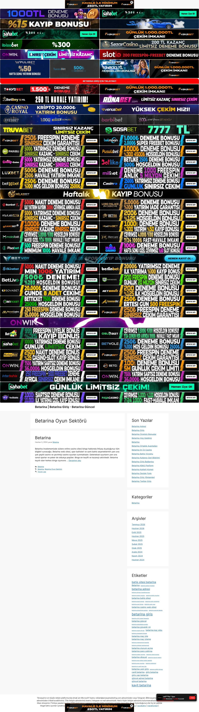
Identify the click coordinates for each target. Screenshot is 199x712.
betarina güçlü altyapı (138, 630)
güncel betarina (139, 681)
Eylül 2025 (136, 532)
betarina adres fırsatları (148, 585)
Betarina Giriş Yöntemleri (143, 477)
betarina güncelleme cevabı (140, 624)
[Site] (49, 140)
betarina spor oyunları (138, 663)
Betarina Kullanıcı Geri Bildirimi (146, 458)
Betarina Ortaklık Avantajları (144, 446)
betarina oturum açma (142, 648)
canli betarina (138, 672)
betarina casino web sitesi (144, 607)
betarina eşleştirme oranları (140, 610)
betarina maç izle (140, 636)
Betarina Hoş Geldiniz (142, 438)
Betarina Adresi (139, 426)
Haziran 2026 (138, 528)
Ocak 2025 (137, 548)
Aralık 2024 (137, 552)
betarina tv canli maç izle (139, 666)
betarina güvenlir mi (141, 627)
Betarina (43, 437)
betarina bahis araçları (138, 595)
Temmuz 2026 (138, 524)
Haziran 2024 (138, 560)
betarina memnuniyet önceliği (140, 642)
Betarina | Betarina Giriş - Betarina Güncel (65, 407)
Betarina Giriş (138, 430)
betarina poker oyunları (138, 654)
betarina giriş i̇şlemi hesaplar (140, 618)
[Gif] (99, 194)
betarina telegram (151, 663)
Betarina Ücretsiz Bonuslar (144, 434)
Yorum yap (42, 472)
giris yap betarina (140, 675)
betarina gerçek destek (155, 610)
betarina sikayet (139, 657)
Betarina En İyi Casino (142, 450)
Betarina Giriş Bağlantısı (143, 462)
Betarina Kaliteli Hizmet (142, 469)
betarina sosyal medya (154, 657)
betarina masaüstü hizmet (139, 633)
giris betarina (152, 672)
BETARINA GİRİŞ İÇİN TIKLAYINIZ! (99, 81)
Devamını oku (75, 460)
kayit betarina (141, 685)
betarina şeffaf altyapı (156, 669)
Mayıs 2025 (137, 540)
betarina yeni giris (140, 669)
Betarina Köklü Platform (142, 465)
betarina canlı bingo (137, 604)
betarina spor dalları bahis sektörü (142, 660)
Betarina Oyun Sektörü (53, 469)
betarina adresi (141, 588)
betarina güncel (139, 621)
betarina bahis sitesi (141, 598)
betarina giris (142, 614)
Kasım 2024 (137, 556)
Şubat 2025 (137, 544)
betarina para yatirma (142, 651)
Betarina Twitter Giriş (141, 481)
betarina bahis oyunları (152, 595)
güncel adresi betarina (142, 678)
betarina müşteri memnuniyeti (140, 645)
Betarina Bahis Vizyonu (142, 454)
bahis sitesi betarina (144, 582)
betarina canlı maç (150, 604)
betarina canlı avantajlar (152, 601)
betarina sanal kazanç (152, 654)
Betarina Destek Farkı (142, 473)
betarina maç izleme (141, 639)
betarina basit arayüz (138, 601)
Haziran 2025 (138, 536)
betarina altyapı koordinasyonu (141, 592)
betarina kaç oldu (154, 630)
